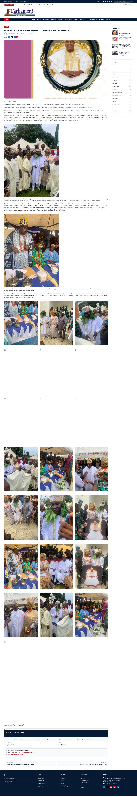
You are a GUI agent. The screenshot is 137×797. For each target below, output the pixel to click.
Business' (114, 68)
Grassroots (114, 80)
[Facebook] (103, 1)
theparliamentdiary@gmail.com (26, 752)
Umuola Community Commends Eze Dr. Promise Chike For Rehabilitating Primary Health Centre (125, 39)
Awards (82, 19)
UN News (114, 113)
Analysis (53, 19)
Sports (114, 107)
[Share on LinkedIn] (14, 37)
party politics (20, 725)
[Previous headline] (129, 5)
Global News (115, 77)
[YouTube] (109, 1)
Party (15, 725)
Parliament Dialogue (104, 19)
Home (33, 19)
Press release (115, 104)
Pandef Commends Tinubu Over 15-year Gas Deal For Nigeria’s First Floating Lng (125, 52)
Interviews (68, 19)
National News (115, 86)
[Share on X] (12, 37)
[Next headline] (131, 5)
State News (115, 110)
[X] (105, 1)
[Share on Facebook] (9, 37)
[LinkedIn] (111, 1)
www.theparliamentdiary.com (15, 754)
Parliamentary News (117, 92)
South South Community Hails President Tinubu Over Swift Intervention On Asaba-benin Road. (124, 32)
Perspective (115, 98)
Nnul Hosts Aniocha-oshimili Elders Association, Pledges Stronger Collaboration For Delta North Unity (37, 4)
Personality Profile (116, 95)
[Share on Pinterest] (17, 37)
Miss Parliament (92, 19)
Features (45, 19)
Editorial (76, 19)
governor (10, 725)
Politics (114, 101)
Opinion (60, 19)
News (38, 19)
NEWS (6, 26)
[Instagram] (107, 1)
